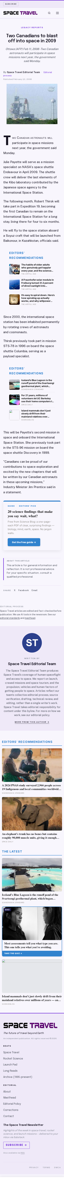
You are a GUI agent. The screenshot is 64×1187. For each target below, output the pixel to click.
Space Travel (11, 1052)
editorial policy (40, 715)
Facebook (23, 590)
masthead (30, 618)
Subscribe (11, 4)
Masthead (9, 1097)
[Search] (49, 13)
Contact (8, 1116)
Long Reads (10, 1071)
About (7, 1091)
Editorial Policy (12, 1104)
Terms (46, 1167)
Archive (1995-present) (17, 1077)
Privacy (34, 1167)
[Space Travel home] (20, 13)
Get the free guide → (24, 542)
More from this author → (32, 722)
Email (35, 590)
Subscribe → (16, 1145)
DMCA (57, 1167)
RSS (23, 1153)
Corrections (10, 1110)
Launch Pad (10, 1064)
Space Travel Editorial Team (23, 72)
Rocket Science (13, 1058)
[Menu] (57, 13)
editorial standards (10, 618)
